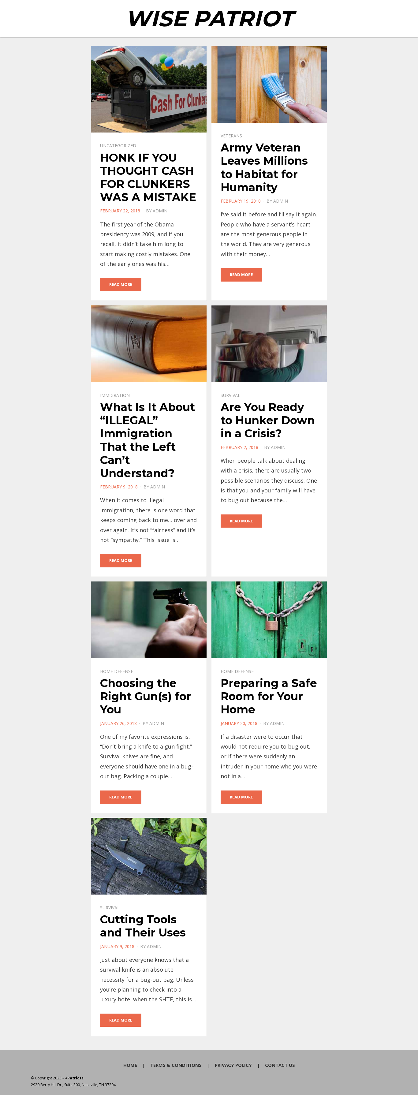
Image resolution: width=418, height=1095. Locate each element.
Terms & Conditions (176, 1065)
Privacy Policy (233, 1065)
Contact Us (280, 1065)
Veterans (231, 136)
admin (160, 211)
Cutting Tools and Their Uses (143, 926)
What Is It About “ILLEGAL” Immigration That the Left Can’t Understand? (147, 440)
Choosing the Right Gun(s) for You (145, 696)
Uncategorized (118, 145)
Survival (230, 395)
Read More (120, 284)
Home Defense (116, 671)
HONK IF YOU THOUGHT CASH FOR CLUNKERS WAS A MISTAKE (148, 177)
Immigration (115, 395)
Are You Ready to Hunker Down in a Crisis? (268, 420)
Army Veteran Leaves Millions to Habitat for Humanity (264, 167)
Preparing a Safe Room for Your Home (269, 696)
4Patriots (74, 1078)
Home (130, 1065)
